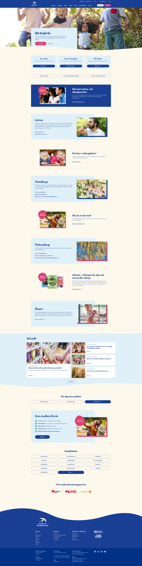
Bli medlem (100, 5)
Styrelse (37, 541)
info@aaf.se (56, 561)
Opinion (37, 538)
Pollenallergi (98, 456)
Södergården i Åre (75, 539)
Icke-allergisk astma (71, 456)
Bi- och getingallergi (98, 460)
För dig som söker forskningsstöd (98, 76)
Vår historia (38, 539)
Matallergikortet (75, 536)
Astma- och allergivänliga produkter (71, 76)
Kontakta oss (38, 542)
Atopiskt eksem (71, 464)
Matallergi (44, 460)
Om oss (70, 472)
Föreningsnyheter (71, 401)
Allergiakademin (75, 535)
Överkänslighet (44, 472)
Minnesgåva (56, 538)
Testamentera (56, 539)
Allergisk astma (44, 456)
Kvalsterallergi (44, 464)
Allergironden (74, 533)
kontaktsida (67, 557)
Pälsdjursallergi (71, 460)
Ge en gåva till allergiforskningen (60, 535)
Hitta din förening (44, 401)
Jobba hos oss (38, 536)
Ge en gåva (108, 5)
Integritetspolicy (38, 535)
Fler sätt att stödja (44, 76)
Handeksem (98, 464)
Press (36, 533)
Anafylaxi (98, 468)
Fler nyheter (71, 381)
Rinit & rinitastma (71, 468)
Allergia (73, 538)
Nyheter (37, 544)
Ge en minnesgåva (70, 66)
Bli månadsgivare (57, 536)
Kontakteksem (44, 468)
